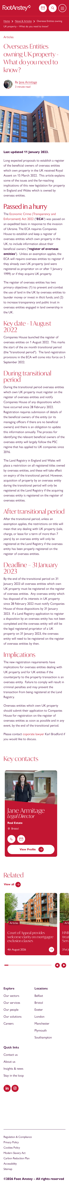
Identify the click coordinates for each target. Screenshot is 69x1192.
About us (9, 1062)
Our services (12, 1003)
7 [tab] (30, 966)
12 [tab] (49, 966)
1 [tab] (6, 966)
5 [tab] (22, 966)
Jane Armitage (28, 82)
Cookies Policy (12, 1147)
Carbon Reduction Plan (17, 1158)
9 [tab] (38, 966)
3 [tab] (14, 966)
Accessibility (10, 1163)
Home (7, 21)
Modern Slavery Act (14, 1153)
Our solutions (13, 1017)
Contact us (11, 1055)
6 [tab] (26, 966)
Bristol (38, 1003)
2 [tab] (10, 966)
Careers (9, 1023)
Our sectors (11, 996)
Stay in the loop (14, 1075)
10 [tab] (42, 966)
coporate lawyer (33, 734)
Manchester (41, 1023)
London (39, 1017)
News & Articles (23, 21)
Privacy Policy (11, 1142)
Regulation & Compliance (18, 1137)
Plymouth (40, 1030)
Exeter (38, 1010)
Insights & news (13, 1069)
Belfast (38, 996)
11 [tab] (46, 966)
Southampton (43, 1037)
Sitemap (8, 1169)
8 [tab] (34, 966)
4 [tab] (18, 966)
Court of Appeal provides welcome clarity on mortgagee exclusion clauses (30, 936)
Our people (11, 1010)
